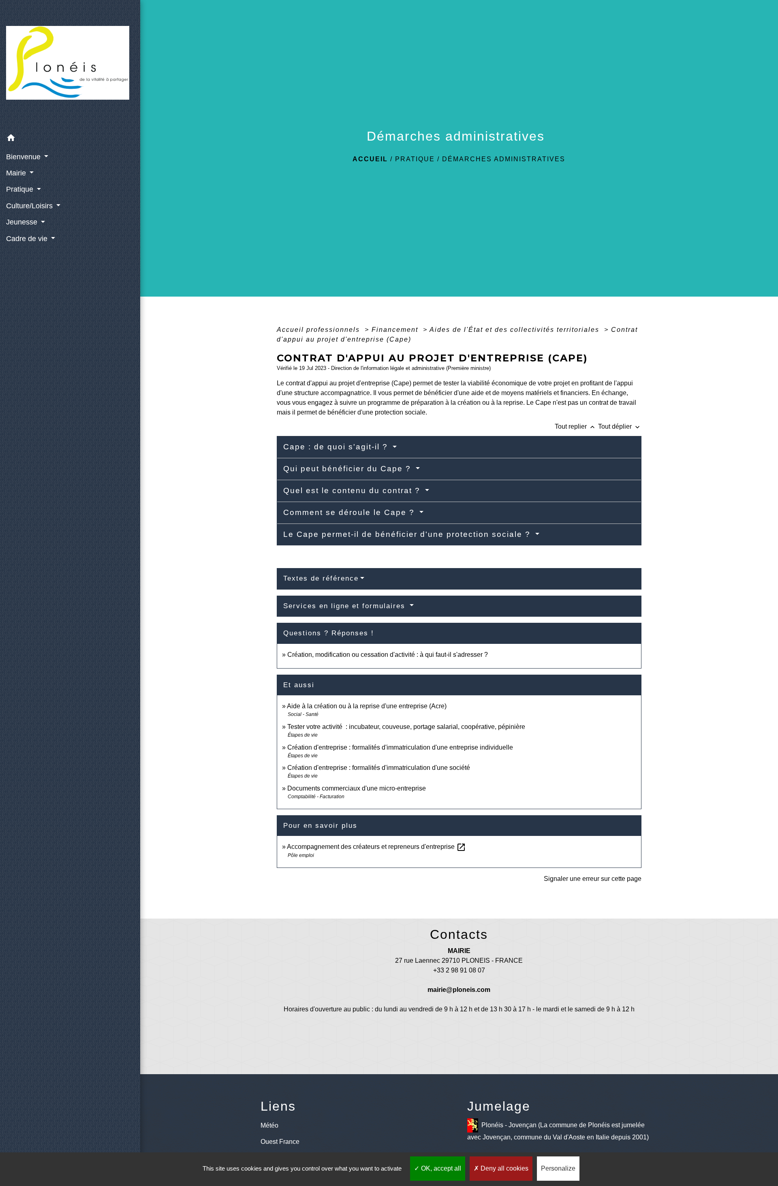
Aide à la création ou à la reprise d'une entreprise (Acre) (367, 706)
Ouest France (280, 1141)
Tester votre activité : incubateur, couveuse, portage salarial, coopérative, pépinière (406, 726)
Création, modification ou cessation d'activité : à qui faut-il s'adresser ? (387, 654)
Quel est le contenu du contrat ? (353, 490)
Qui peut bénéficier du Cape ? (348, 468)
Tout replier (575, 426)
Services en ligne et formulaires (345, 606)
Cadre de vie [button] (27, 239)
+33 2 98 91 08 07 (459, 970)
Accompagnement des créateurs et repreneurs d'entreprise (376, 846)
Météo (269, 1125)
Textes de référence (321, 578)
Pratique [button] (20, 189)
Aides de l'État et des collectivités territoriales (516, 329)
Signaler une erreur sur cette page (592, 878)
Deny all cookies (503, 1168)
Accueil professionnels (319, 329)
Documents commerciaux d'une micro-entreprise (356, 788)
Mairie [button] (17, 173)
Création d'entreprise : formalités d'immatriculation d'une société (378, 767)
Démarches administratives (503, 159)
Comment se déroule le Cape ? (350, 512)
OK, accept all (440, 1168)
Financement (396, 329)
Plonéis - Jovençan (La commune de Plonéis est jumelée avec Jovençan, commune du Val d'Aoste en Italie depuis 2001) (558, 1130)
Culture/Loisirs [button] (30, 206)
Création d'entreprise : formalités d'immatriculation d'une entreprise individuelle (400, 747)
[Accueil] (70, 65)
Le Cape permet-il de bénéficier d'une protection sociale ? (408, 534)
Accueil (370, 159)
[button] (70, 139)
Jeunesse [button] (22, 222)
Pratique (415, 159)
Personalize (558, 1168)
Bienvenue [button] (24, 157)
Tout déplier (619, 426)
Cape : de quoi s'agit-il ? (337, 446)
